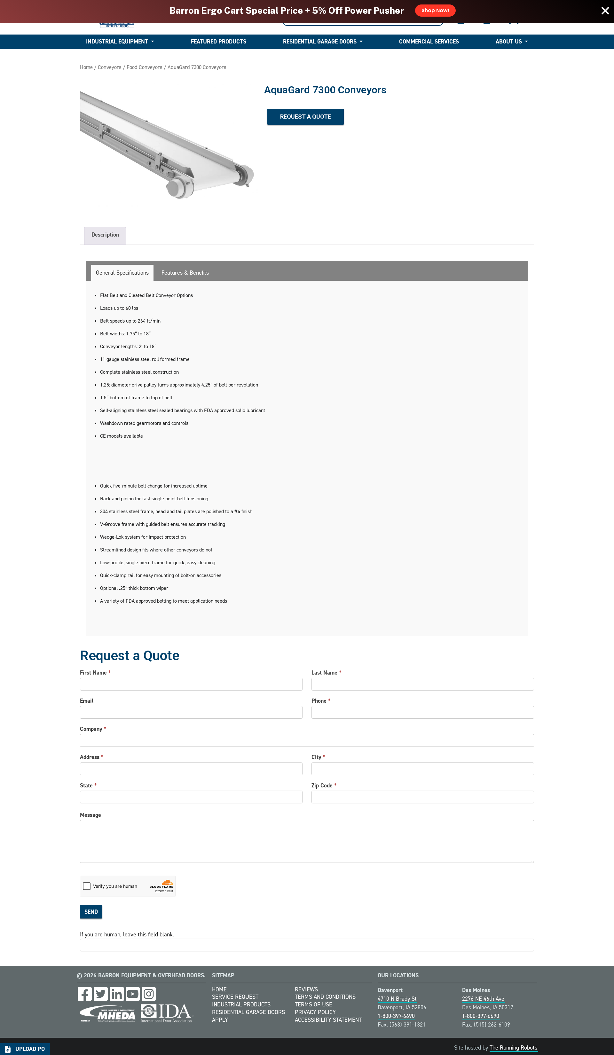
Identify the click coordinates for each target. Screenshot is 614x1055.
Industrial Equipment (117, 41)
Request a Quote (305, 116)
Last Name (326, 672)
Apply (220, 1020)
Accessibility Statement (328, 1020)
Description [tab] (105, 234)
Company (93, 729)
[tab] (122, 273)
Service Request (235, 997)
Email (86, 701)
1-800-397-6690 (396, 1016)
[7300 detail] (169, 145)
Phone (321, 701)
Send (91, 912)
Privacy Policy (315, 1012)
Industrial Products (241, 1004)
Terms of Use (313, 1004)
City (318, 757)
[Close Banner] (605, 10)
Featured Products (218, 41)
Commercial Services (429, 41)
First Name (95, 672)
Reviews (306, 989)
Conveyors (110, 67)
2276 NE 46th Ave (483, 999)
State (88, 785)
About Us (509, 41)
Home (86, 67)
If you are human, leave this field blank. (127, 934)
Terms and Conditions (325, 997)
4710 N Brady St (397, 999)
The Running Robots (513, 1047)
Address (92, 757)
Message (90, 815)
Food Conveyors (144, 67)
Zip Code (324, 785)
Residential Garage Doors (320, 41)
